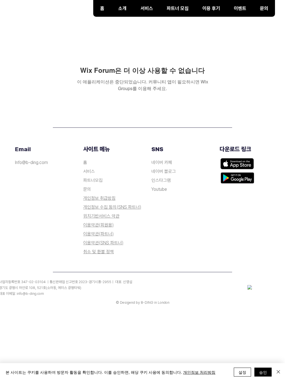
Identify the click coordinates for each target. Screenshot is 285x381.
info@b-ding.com (30, 293)
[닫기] (278, 372)
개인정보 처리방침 (199, 372)
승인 (263, 372)
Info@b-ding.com (31, 162)
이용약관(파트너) (98, 234)
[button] (146, 8)
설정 (242, 372)
